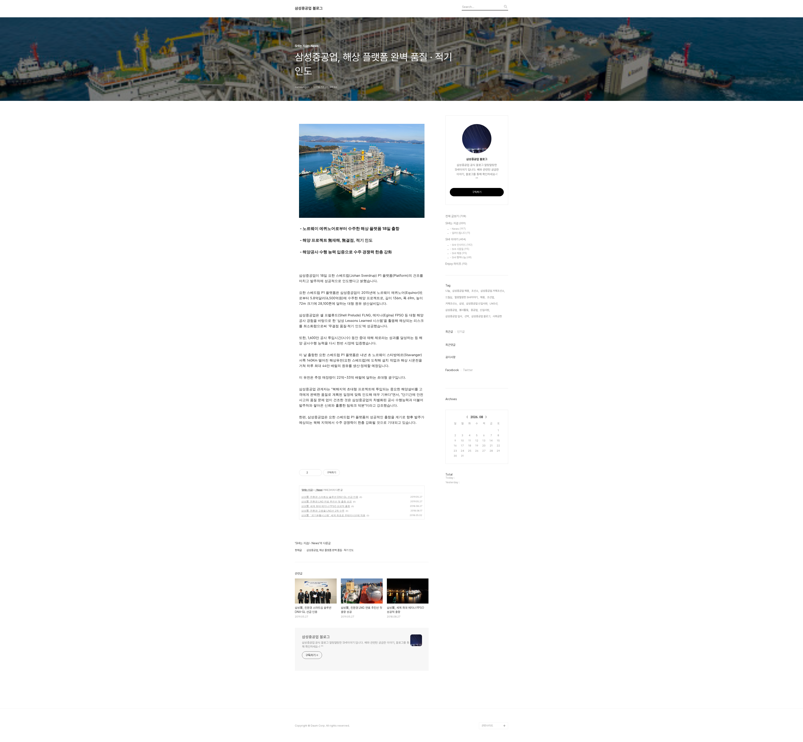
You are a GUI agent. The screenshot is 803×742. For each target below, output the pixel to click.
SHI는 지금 (307, 489)
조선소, (475, 290)
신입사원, (485, 310)
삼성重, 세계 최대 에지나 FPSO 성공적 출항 (325, 506)
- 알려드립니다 (460, 233)
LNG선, (494, 303)
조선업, (491, 297)
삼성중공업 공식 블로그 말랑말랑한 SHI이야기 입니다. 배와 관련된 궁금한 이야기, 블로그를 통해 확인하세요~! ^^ (355, 644)
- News (318, 489)
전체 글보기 (455, 216)
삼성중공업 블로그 (309, 8)
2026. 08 (477, 417)
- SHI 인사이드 (461, 244)
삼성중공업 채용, (461, 290)
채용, (482, 297)
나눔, (448, 290)
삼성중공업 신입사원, (477, 303)
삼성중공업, (451, 310)
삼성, (461, 303)
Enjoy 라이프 (456, 263)
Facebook (452, 370)
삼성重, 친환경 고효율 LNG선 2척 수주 (322, 510)
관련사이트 (487, 725)
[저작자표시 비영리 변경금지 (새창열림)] (345, 472)
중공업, (474, 310)
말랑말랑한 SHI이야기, (466, 297)
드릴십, (449, 297)
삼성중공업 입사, (454, 316)
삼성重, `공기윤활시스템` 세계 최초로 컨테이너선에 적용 (333, 515)
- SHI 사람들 (459, 249)
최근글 (449, 331)
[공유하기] (312, 472)
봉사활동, (464, 310)
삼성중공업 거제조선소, (493, 290)
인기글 (461, 331)
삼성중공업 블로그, (481, 316)
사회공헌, (498, 316)
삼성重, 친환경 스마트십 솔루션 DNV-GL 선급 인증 (329, 496)
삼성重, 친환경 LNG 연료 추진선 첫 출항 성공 (326, 501)
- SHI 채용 (458, 253)
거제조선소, (451, 303)
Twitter (468, 370)
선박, (467, 316)
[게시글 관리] (317, 472)
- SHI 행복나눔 (461, 257)
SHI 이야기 (455, 239)
